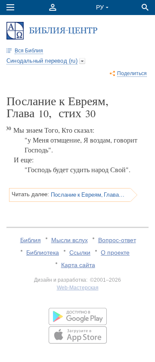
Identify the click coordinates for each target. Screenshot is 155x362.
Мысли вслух (69, 240)
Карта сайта (78, 265)
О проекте (115, 252)
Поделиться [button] (132, 73)
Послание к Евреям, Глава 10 (87, 194)
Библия (30, 240)
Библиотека (42, 252)
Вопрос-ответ (117, 240)
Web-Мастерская (78, 288)
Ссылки (79, 252)
